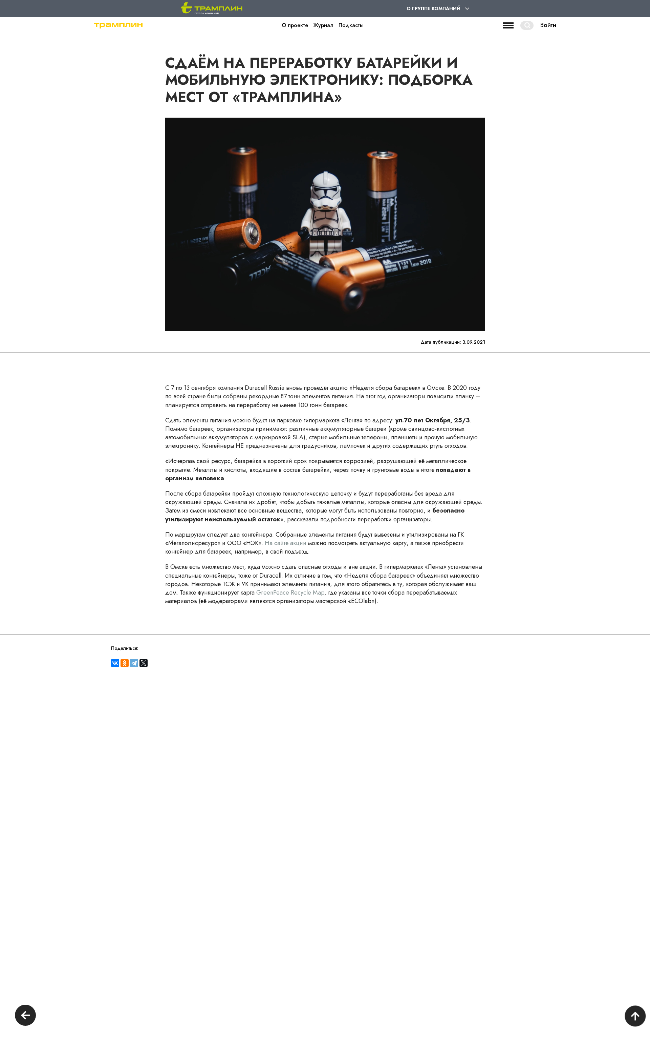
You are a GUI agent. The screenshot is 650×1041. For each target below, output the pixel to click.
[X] (143, 663)
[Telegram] (134, 663)
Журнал (323, 25)
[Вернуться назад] (25, 1016)
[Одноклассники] (125, 663)
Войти (548, 25)
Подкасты (351, 25)
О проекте (295, 25)
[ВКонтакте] (115, 663)
